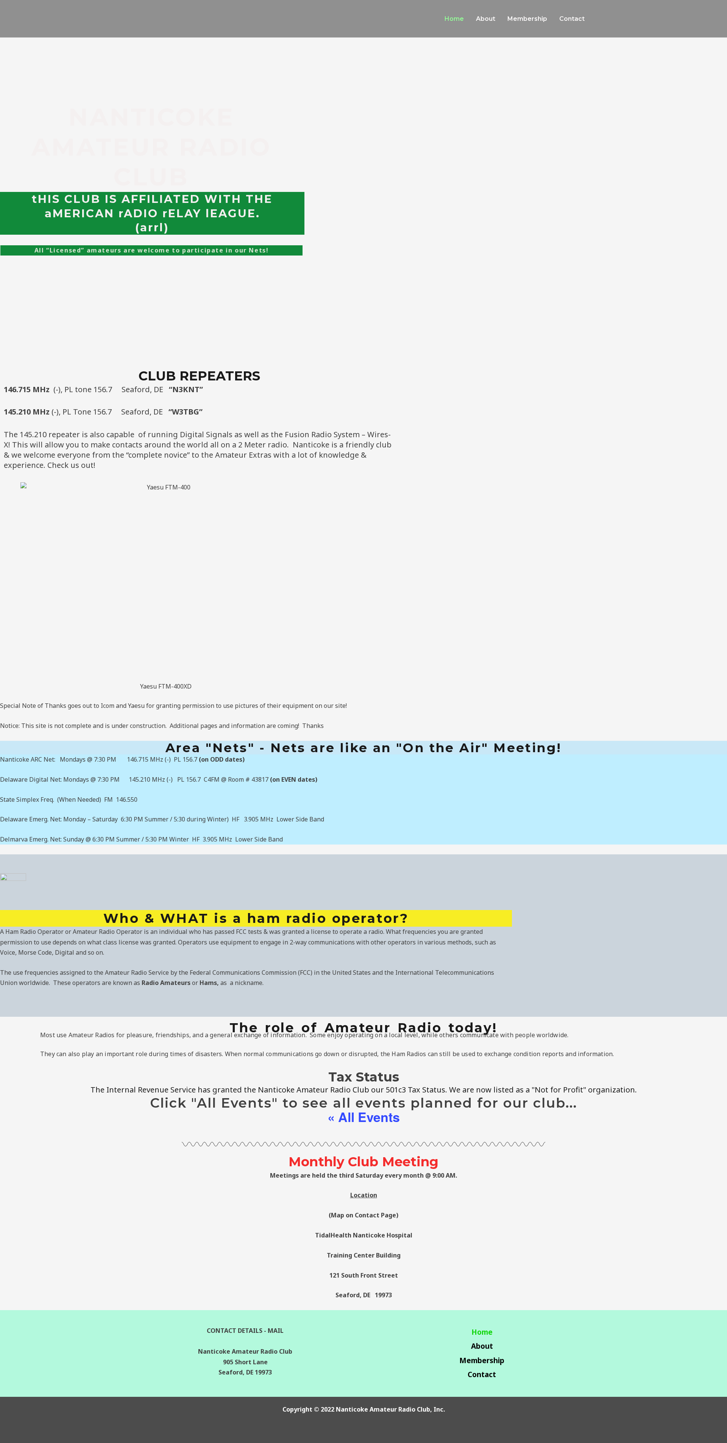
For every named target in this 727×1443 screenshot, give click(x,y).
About (482, 1346)
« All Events (364, 1117)
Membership (481, 1360)
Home (482, 1332)
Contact (482, 1374)
